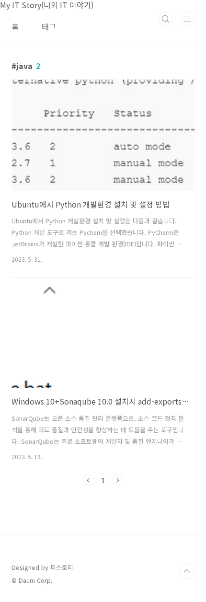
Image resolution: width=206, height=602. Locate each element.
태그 (49, 26)
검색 (166, 19)
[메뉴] (187, 19)
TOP (187, 571)
